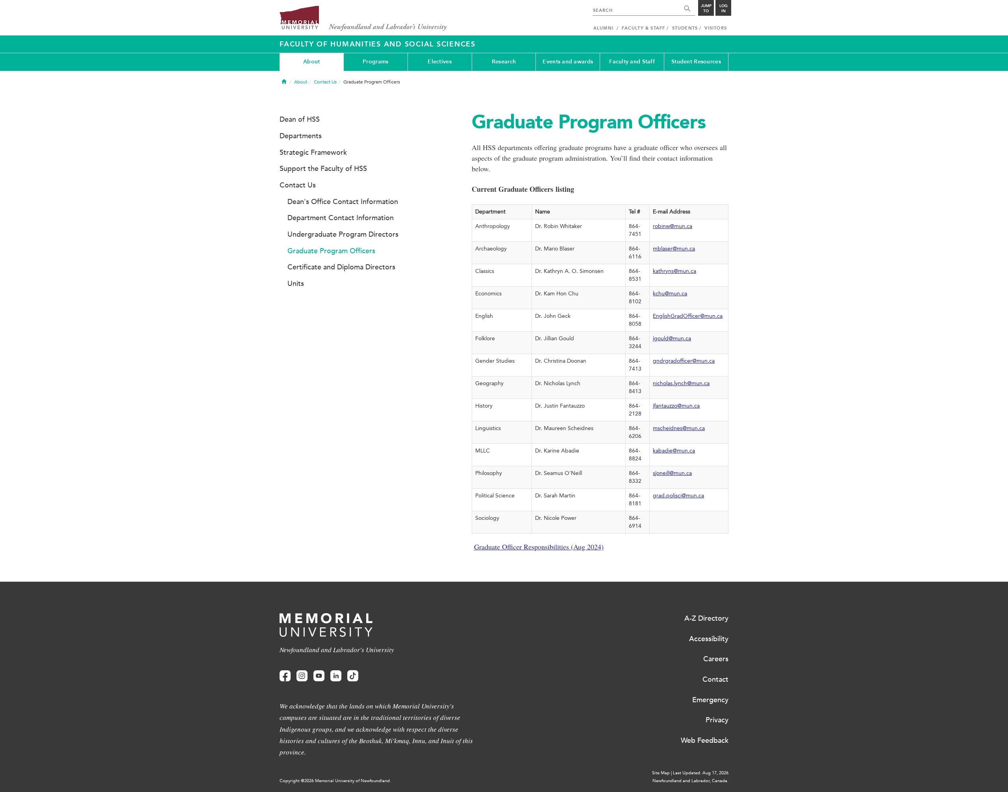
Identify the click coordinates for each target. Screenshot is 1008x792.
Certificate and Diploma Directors (341, 267)
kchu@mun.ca (670, 293)
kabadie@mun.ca (674, 450)
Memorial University (363, 19)
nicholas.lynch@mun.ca (681, 383)
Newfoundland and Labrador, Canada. (690, 780)
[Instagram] (302, 676)
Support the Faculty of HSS (323, 168)
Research (504, 61)
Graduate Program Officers (331, 251)
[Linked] (335, 676)
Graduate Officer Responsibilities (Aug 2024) (539, 546)
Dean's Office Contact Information (342, 201)
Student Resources (696, 61)
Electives (440, 61)
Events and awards (568, 61)
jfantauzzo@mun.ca (676, 405)
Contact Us (325, 82)
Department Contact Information (340, 217)
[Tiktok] (352, 676)
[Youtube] (318, 676)
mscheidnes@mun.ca (679, 428)
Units (295, 283)
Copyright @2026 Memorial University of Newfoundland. (335, 780)
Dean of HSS (300, 119)
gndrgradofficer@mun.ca (684, 361)
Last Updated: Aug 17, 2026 (700, 772)
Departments (301, 136)
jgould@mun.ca (672, 338)
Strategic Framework (313, 152)
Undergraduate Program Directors (342, 234)
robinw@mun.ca (672, 226)
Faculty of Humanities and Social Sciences (378, 44)
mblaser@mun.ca (674, 248)
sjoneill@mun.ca (672, 473)
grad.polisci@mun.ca (678, 495)
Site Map (661, 772)
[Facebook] (285, 676)
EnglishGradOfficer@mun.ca (688, 316)
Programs (375, 61)
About (311, 61)
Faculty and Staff (632, 61)
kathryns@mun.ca (674, 271)
